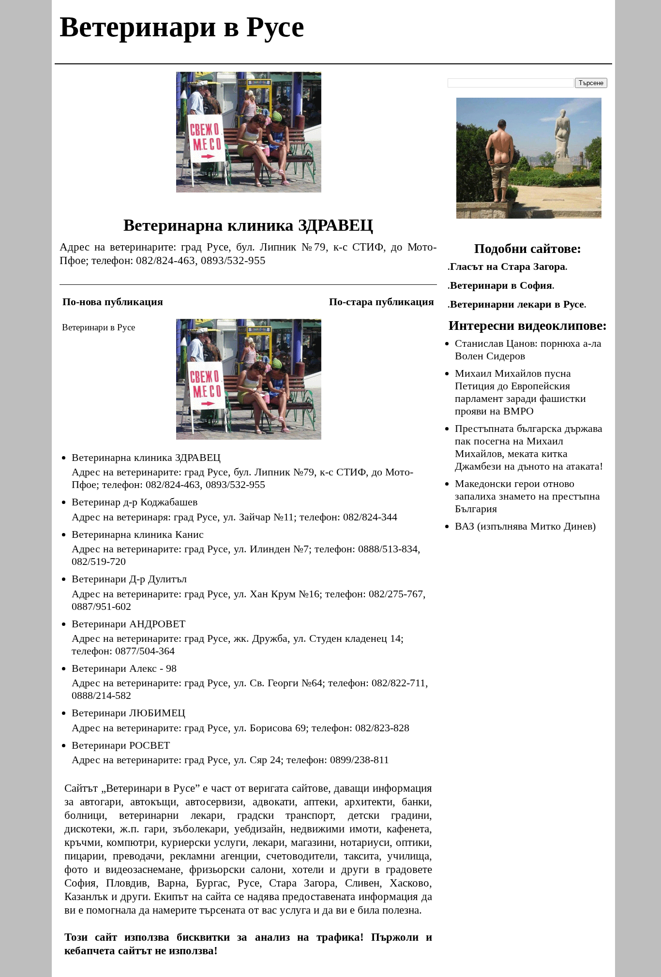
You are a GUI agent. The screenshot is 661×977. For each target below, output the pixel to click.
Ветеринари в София (501, 285)
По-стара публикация (381, 302)
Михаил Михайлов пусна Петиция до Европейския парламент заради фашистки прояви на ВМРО (520, 392)
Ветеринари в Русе (182, 27)
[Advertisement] (248, 139)
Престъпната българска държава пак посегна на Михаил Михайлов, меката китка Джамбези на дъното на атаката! (529, 447)
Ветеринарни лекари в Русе (517, 304)
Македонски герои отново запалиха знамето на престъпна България (527, 496)
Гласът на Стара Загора (507, 266)
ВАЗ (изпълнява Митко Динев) (525, 526)
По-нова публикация (112, 302)
